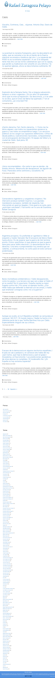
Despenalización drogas (7, 486)
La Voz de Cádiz (6, 579)
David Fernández (6, 484)
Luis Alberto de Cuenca (7, 590)
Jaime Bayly (5, 540)
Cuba (4, 480)
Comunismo (5, 474)
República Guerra (6, 641)
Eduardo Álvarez (6, 491)
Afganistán (5, 434)
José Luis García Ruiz (7, 563)
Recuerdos (5, 639)
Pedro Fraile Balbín (6, 614)
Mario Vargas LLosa (6, 602)
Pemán (4, 621)
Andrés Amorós (6, 441)
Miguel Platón (5, 610)
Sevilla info (5, 420)
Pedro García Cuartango (7, 616)
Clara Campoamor (6, 472)
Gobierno (4, 520)
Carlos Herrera (5, 464)
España (4, 500)
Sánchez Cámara (6, 647)
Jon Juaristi (5, 554)
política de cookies (34, 674)
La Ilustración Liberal (7, 415)
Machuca (4, 596)
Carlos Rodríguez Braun (7, 466)
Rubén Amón (5, 644)
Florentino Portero (6, 514)
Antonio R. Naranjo (6, 449)
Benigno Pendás (6, 454)
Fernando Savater (6, 512)
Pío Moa (4, 622)
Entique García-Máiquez (7, 498)
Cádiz (5, 46)
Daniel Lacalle (5, 483)
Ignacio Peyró (5, 534)
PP (3, 627)
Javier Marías (5, 548)
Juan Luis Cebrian (6, 568)
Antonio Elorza (5, 446)
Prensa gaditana (6, 630)
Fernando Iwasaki (6, 509)
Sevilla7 (4, 658)
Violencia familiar (6, 664)
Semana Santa (5, 651)
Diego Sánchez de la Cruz (7, 488)
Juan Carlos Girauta (6, 566)
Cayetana (4, 469)
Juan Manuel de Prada (7, 570)
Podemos (4, 624)
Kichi (4, 577)
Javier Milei (5, 549)
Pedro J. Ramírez (6, 617)
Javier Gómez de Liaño (7, 546)
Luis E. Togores (6, 591)
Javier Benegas (5, 543)
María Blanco (5, 600)
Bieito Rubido (5, 458)
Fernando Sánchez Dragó (7, 511)
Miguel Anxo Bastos (6, 608)
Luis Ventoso (5, 594)
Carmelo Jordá (5, 468)
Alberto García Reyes (7, 435)
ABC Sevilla (5, 409)
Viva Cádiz (5, 421)
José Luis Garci (6, 562)
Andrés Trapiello (6, 443)
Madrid (4, 597)
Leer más (20, 39)
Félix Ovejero (5, 506)
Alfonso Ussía (5, 438)
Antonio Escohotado (7, 447)
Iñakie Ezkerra (5, 536)
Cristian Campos (6, 477)
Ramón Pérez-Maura (6, 636)
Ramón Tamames (6, 638)
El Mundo (4, 413)
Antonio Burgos (6, 444)
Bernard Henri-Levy (6, 455)
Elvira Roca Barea (6, 494)
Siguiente (13, 389)
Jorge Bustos (5, 556)
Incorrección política (6, 537)
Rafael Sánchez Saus (7, 633)
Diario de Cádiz (6, 412)
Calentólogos (5, 461)
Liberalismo (5, 583)
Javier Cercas (5, 545)
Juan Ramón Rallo (6, 571)
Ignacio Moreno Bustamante (8, 532)
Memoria (4, 605)
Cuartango (5, 478)
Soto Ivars (5, 659)
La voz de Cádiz (6, 417)
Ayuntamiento (5, 452)
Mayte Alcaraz (5, 604)
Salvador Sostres (6, 645)
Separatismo (5, 653)
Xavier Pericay (5, 668)
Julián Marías (5, 576)
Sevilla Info (5, 656)
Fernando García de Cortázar (8, 508)
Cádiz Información (6, 410)
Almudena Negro (6, 440)
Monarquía (5, 611)
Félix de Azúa (5, 505)
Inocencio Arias (6, 539)
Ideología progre (6, 528)
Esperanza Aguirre (6, 502)
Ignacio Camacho (6, 529)
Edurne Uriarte (5, 492)
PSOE (4, 631)
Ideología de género (6, 526)
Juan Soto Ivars (6, 573)
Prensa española (6, 628)
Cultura (4, 481)
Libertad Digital (6, 418)
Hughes (4, 525)
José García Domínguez (7, 557)
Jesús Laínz (5, 551)
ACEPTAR (28, 676)
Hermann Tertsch (6, 523)
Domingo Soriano (6, 489)
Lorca (4, 586)
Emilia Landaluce (6, 495)
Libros (4, 585)
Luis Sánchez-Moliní (6, 593)
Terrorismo (5, 661)
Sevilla (4, 655)
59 (9, 389)
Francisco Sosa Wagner (7, 517)
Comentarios (7, 43)
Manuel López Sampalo (7, 599)
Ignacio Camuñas (6, 531)
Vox (3, 665)
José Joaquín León (6, 559)
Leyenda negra (5, 582)
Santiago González (6, 648)
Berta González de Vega (7, 457)
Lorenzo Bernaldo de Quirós (8, 588)
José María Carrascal (7, 565)
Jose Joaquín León (6, 560)
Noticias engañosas (6, 613)
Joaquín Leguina (6, 552)
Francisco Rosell (6, 515)
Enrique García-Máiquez (7, 497)
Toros (4, 662)
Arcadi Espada (5, 450)
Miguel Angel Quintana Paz (8, 607)
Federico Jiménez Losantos (8, 503)
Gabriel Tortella (6, 518)
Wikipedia (5, 667)
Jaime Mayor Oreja (6, 542)
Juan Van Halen (5, 574)
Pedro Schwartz (6, 619)
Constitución (5, 475)
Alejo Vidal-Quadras (6, 437)
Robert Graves (5, 642)
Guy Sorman (5, 522)
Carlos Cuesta (5, 463)
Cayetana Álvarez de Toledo (8, 471)
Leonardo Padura (6, 580)
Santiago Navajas (6, 650)
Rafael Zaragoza (12, 85)
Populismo (5, 625)
